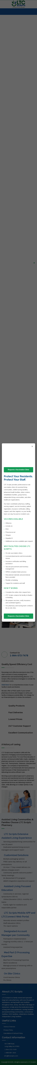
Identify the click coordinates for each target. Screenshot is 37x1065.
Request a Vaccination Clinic (18, 469)
